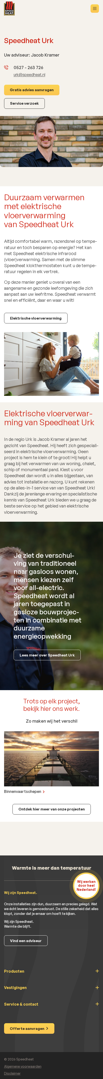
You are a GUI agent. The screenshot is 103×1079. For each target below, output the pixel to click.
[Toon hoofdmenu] (95, 8)
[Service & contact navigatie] (51, 1008)
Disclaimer (12, 1073)
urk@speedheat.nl (29, 74)
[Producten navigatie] (51, 975)
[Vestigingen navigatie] (51, 991)
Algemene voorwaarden (22, 1066)
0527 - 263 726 (28, 67)
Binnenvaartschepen (22, 791)
